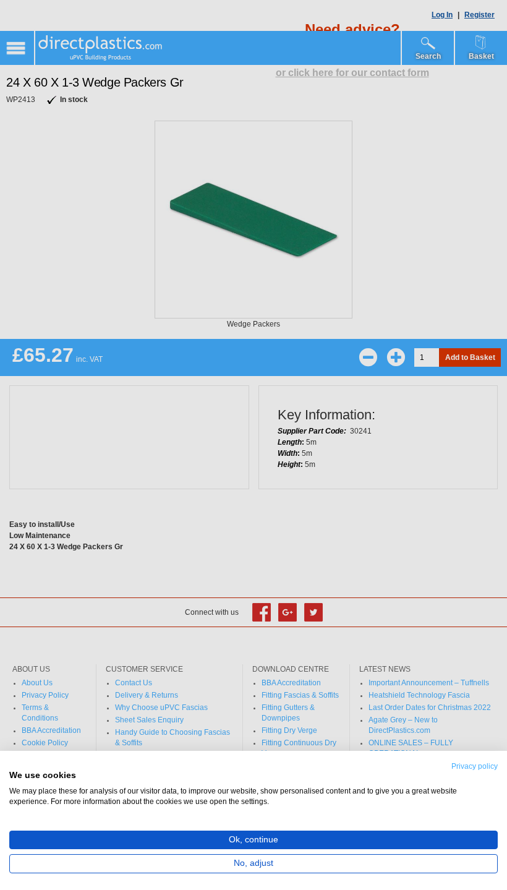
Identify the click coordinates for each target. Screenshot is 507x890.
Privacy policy (474, 766)
